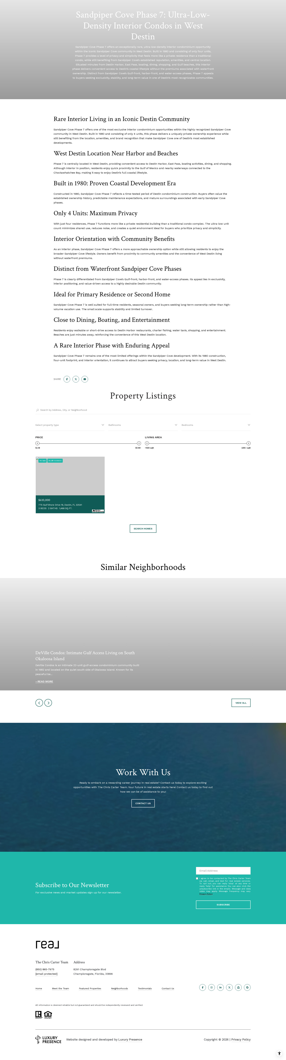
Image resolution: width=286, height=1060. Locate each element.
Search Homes (143, 528)
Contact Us (168, 988)
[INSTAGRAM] (211, 987)
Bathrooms (114, 425)
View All (241, 702)
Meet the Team (60, 988)
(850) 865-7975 (44, 969)
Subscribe (223, 904)
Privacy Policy (206, 894)
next (48, 703)
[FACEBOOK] (202, 987)
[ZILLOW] (238, 987)
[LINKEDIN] (220, 987)
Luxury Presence (130, 1039)
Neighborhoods (119, 988)
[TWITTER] (229, 987)
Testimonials (145, 988)
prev (39, 703)
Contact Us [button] (143, 803)
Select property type (47, 425)
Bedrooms (187, 425)
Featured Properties (90, 988)
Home (38, 988)
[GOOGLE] (247, 987)
